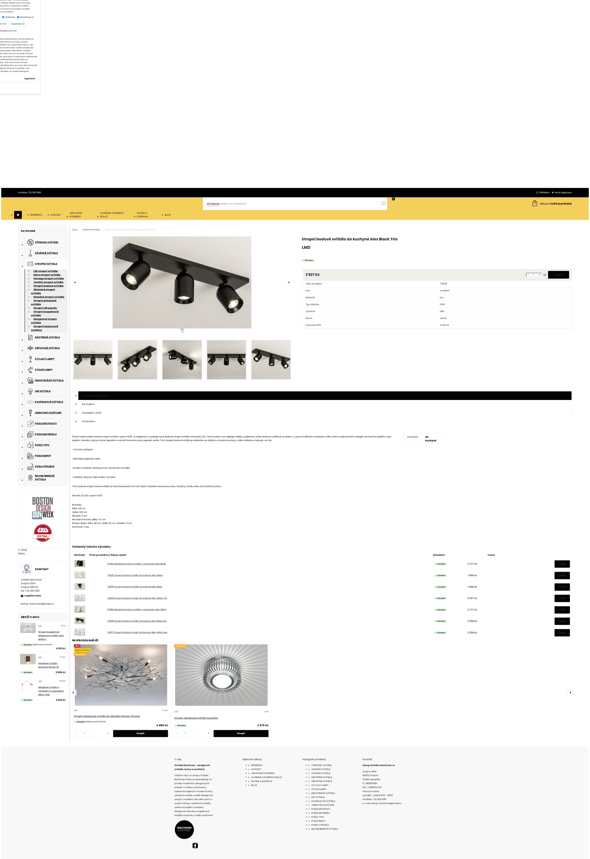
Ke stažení (88, 404)
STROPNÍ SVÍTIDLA (91, 229)
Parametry (88, 421)
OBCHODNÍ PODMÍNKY (76, 214)
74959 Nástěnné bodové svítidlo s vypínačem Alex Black (136, 563)
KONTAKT (56, 214)
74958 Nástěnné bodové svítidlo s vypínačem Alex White (136, 609)
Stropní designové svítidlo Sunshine (196, 718)
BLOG (168, 214)
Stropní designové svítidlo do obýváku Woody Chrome (107, 716)
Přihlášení (544, 192)
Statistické (10, 17)
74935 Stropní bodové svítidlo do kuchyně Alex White (135, 575)
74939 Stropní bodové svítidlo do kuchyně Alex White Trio (137, 598)
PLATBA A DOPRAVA (142, 214)
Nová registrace (563, 192)
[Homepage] (18, 215)
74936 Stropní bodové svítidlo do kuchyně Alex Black (134, 586)
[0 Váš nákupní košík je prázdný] (552, 203)
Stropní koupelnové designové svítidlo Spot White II (51, 636)
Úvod (74, 229)
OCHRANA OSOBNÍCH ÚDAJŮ (112, 214)
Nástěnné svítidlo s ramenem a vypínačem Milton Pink (51, 691)
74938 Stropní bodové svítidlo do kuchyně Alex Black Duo (137, 621)
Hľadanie (213, 204)
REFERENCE (36, 214)
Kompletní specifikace (95, 395)
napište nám (32, 595)
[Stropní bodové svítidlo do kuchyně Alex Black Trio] (182, 282)
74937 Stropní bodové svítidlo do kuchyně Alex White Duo (137, 632)
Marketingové (27, 17)
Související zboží (91, 413)
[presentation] (75, 282)
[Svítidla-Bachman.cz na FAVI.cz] (43, 533)
